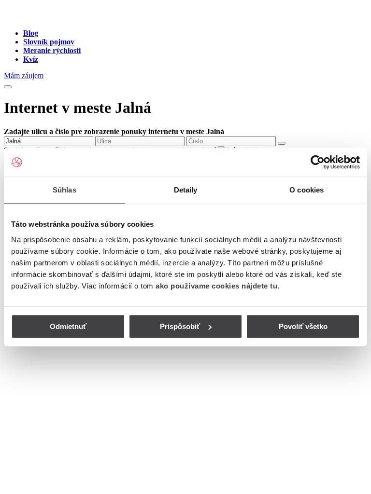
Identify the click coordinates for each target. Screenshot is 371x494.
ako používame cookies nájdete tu (216, 286)
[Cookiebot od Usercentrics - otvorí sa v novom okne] (317, 162)
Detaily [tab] (186, 190)
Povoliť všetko (303, 326)
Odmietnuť (68, 326)
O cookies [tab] (306, 190)
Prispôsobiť (180, 326)
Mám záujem (23, 75)
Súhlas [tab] (64, 190)
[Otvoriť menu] (8, 86)
